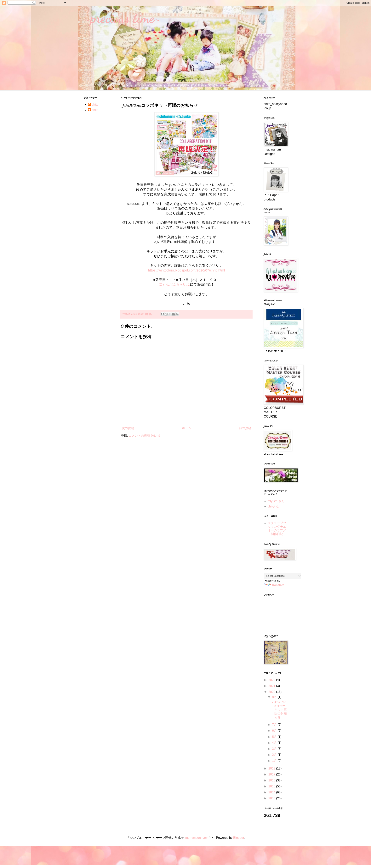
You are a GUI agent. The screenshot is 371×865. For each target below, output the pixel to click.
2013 (272, 798)
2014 (272, 792)
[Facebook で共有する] (173, 314)
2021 (272, 685)
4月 (275, 742)
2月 (275, 754)
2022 (272, 680)
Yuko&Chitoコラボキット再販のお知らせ (279, 710)
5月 (275, 736)
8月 (275, 697)
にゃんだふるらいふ (174, 284)
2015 (272, 786)
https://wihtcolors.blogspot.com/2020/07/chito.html (186, 270)
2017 (272, 774)
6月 (275, 730)
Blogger (238, 837)
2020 (272, 691)
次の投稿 (128, 428)
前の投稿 (245, 428)
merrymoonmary (196, 837)
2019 (272, 768)
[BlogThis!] (166, 314)
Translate (277, 585)
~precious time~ (122, 18)
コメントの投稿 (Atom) (144, 435)
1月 (275, 760)
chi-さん (273, 506)
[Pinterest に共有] (177, 314)
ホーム (186, 428)
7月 (275, 724)
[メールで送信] (162, 314)
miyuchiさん (276, 501)
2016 (272, 780)
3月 (275, 748)
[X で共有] (170, 314)
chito (95, 104)
